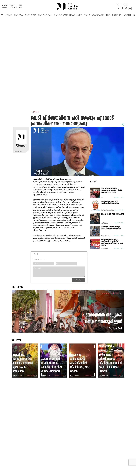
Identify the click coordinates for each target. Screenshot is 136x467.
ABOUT (127, 15)
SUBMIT (78, 280)
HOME (8, 15)
